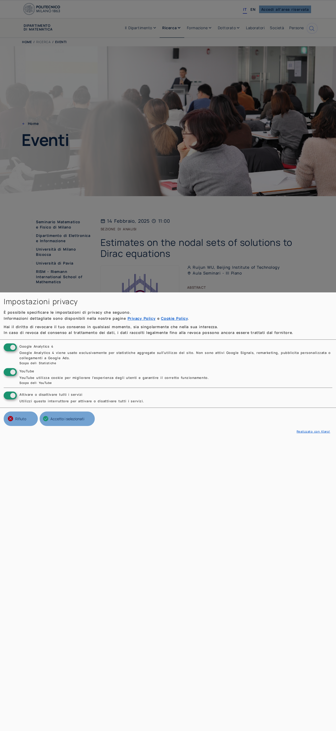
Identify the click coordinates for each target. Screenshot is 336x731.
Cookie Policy (174, 318)
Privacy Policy (141, 318)
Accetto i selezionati (67, 418)
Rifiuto (20, 418)
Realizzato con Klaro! (313, 431)
